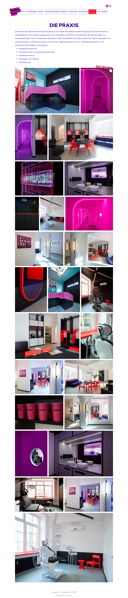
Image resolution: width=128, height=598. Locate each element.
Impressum (56, 592)
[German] (107, 6)
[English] (110, 6)
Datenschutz (66, 592)
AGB (74, 592)
